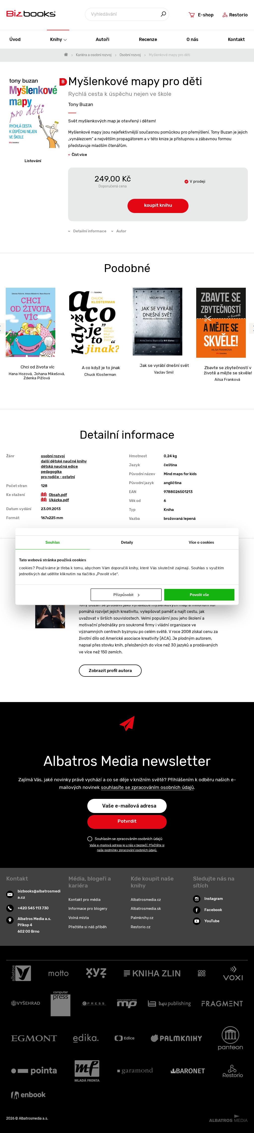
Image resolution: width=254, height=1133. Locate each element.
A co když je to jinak (101, 367)
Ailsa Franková (227, 379)
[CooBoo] (202, 973)
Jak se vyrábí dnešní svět (164, 365)
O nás (192, 39)
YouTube (212, 921)
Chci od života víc (37, 366)
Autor (121, 231)
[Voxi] (233, 973)
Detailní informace (89, 231)
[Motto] (58, 973)
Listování (33, 161)
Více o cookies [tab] (201, 542)
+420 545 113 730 (33, 908)
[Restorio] (233, 1071)
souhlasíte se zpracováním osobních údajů (147, 787)
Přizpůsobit (123, 595)
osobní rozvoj (53, 456)
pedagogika (51, 471)
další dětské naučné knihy (64, 461)
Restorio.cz (141, 927)
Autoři (102, 39)
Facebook (213, 910)
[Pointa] (34, 1071)
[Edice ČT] (124, 1038)
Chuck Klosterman (100, 374)
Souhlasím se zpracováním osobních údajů (128, 839)
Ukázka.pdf (59, 500)
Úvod (15, 39)
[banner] (31, 14)
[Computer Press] (60, 1003)
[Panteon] (230, 1038)
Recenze (148, 39)
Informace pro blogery (87, 908)
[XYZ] (96, 973)
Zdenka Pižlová (37, 378)
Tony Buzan (80, 104)
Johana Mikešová (49, 374)
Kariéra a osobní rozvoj (94, 55)
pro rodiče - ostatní (58, 477)
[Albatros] (21, 973)
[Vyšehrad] (25, 1003)
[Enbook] (28, 1095)
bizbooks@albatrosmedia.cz (39, 894)
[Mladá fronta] (87, 1071)
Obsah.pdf (58, 495)
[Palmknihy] (176, 1038)
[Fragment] (222, 1003)
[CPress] (93, 1003)
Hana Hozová (20, 374)
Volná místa (78, 918)
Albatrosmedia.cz (146, 899)
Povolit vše (199, 595)
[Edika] (85, 1038)
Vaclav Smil (164, 372)
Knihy (56, 39)
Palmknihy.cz (142, 918)
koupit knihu (158, 205)
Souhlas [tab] (52, 542)
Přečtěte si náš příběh (87, 927)
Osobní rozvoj (130, 55)
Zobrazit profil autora (110, 670)
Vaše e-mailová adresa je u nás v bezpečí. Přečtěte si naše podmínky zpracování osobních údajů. (127, 848)
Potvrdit (127, 821)
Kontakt (236, 39)
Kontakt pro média (84, 899)
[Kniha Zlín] (152, 973)
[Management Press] (127, 1003)
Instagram (213, 898)
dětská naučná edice (59, 466)
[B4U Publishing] (169, 1003)
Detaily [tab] (127, 542)
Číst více (79, 154)
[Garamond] (135, 1071)
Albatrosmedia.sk (146, 908)
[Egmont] (34, 1038)
